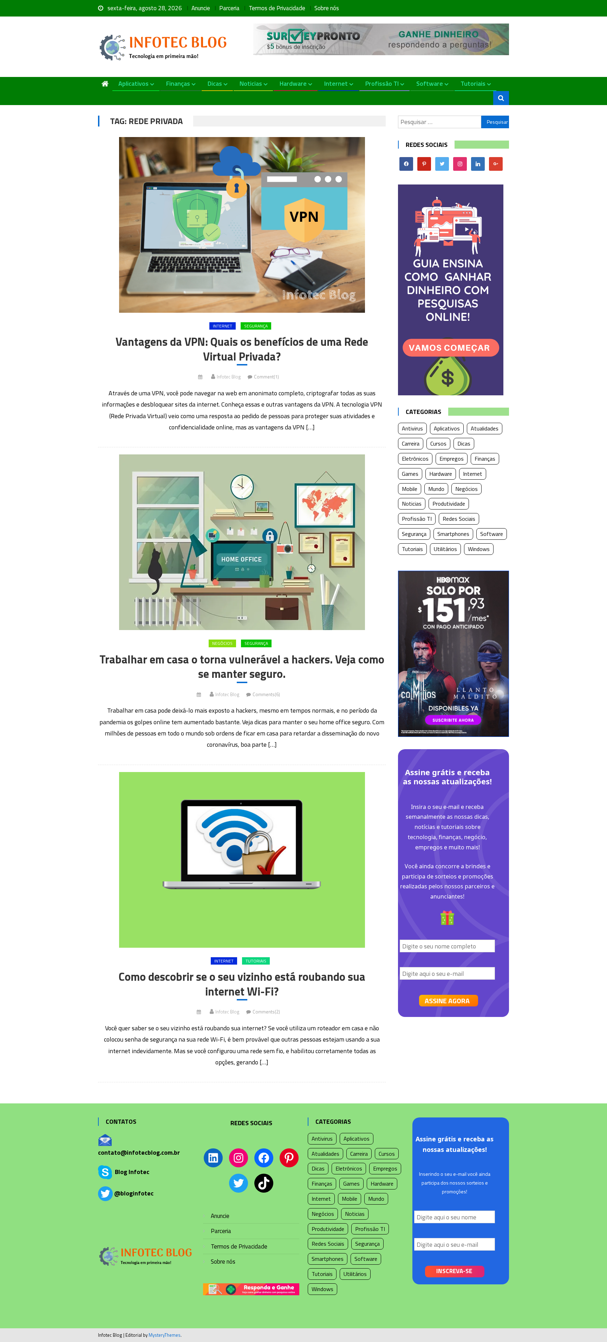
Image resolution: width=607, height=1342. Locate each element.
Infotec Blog (229, 376)
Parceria (229, 8)
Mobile (409, 489)
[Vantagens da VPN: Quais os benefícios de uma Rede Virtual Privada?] (242, 225)
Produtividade (448, 503)
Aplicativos (133, 83)
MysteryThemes (165, 1334)
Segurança (256, 326)
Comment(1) (266, 376)
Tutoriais (473, 83)
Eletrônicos (415, 458)
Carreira (410, 443)
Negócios (222, 643)
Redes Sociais (459, 518)
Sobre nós (326, 8)
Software (429, 83)
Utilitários (445, 549)
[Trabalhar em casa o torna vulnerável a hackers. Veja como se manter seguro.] (242, 542)
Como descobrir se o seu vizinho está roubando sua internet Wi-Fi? (242, 984)
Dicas (215, 83)
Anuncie (200, 8)
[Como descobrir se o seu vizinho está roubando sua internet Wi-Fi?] (242, 860)
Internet (336, 83)
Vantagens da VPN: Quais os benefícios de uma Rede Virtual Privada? (242, 349)
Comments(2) (266, 1011)
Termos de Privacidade (277, 8)
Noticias (251, 83)
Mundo (436, 489)
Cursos (438, 443)
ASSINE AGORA (447, 1000)
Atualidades (484, 428)
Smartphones (453, 534)
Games (410, 473)
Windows (479, 549)
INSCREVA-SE (454, 1271)
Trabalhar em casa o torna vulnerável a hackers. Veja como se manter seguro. (241, 666)
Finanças (178, 83)
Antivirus (412, 428)
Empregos (451, 458)
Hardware (293, 83)
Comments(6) (266, 694)
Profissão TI (382, 83)
